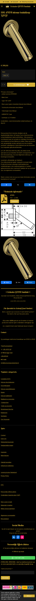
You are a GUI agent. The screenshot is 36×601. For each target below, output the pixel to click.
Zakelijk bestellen (6, 462)
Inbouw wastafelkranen (8, 389)
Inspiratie (3, 452)
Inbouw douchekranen (7, 382)
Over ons (3, 438)
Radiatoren (4, 412)
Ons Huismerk (5, 419)
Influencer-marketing (7, 465)
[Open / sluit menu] (2, 6)
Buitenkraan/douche (7, 409)
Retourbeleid (5, 519)
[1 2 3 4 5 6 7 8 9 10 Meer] (3, 85)
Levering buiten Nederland (9, 472)
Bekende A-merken (6, 505)
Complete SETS (5, 379)
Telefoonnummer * (7, 569)
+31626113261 (4, 356)
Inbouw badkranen (6, 396)
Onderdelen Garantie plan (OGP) (10, 495)
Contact (3, 435)
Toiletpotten (5, 402)
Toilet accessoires (6, 406)
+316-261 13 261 (7, 349)
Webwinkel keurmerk (7, 442)
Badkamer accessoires (7, 399)
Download (14, 201)
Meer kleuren (5, 455)
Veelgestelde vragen (7, 445)
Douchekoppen (5, 385)
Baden (3, 392)
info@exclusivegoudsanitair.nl (10, 363)
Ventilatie (4, 416)
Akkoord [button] (29, 596)
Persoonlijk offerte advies (8, 492)
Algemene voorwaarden (8, 515)
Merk (3, 72)
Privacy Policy (5, 476)
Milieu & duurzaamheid (8, 508)
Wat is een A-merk (6, 502)
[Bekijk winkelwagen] (34, 6)
